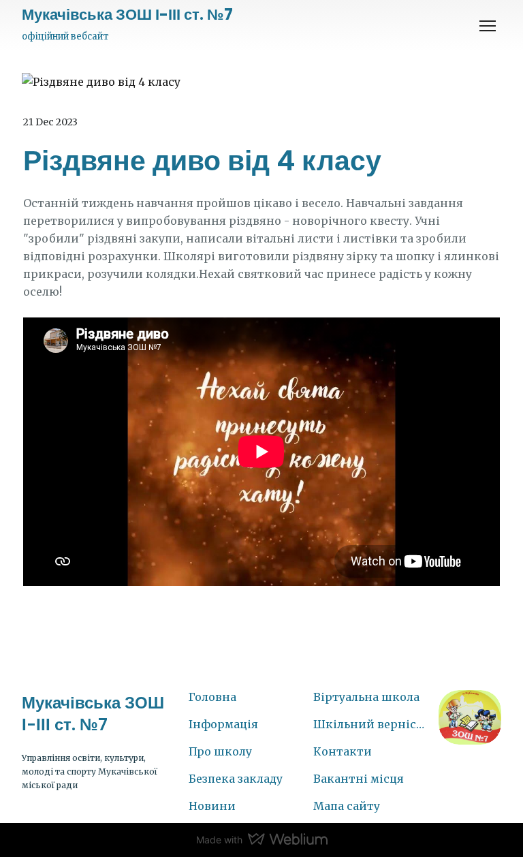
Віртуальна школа (366, 697)
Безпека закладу (236, 778)
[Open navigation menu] (487, 26)
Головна (212, 697)
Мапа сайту (346, 806)
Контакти (342, 751)
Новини (212, 806)
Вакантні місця (358, 778)
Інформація (223, 724)
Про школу (220, 751)
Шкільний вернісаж (369, 724)
